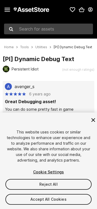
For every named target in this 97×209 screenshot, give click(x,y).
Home (9, 47)
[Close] (93, 120)
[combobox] (48, 29)
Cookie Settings (48, 172)
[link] (72, 9)
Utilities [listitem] (41, 47)
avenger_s (24, 86)
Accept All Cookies (48, 199)
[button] (81, 9)
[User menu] (90, 9)
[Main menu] (7, 9)
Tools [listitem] (24, 47)
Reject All (48, 184)
